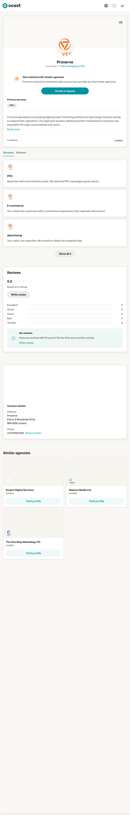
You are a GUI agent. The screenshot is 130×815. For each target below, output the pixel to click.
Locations (12, 140)
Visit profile (33, 501)
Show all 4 (65, 253)
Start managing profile (72, 66)
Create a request (65, 91)
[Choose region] (106, 5)
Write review (18, 294)
